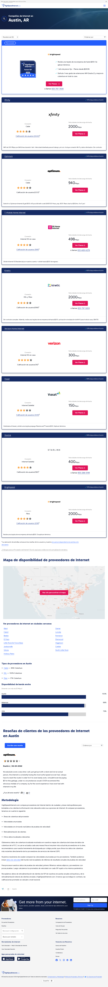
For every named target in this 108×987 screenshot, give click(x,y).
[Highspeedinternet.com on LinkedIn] (71, 960)
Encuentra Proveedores (8, 922)
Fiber (5, 678)
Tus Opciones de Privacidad (94, 976)
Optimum (8, 156)
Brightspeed (9, 487)
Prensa (57, 956)
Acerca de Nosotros (61, 945)
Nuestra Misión (60, 949)
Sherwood (59, 639)
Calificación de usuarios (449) (27, 415)
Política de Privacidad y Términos (74, 976)
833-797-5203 (84, 308)
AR (8, 889)
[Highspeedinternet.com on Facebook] (57, 960)
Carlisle (58, 646)
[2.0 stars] (20, 131)
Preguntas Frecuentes (62, 929)
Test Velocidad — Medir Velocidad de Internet (14, 945)
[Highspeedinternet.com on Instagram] (64, 960)
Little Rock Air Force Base (13, 643)
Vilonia (6, 650)
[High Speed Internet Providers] (11, 5)
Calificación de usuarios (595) (27, 250)
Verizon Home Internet (14, 328)
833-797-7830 (58, 89)
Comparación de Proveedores (64, 922)
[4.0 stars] (26, 131)
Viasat (7, 379)
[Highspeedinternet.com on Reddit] (67, 960)
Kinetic (7, 270)
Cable (6, 668)
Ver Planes (52, 84)
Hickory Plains (9, 654)
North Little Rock (61, 650)
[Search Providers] (22, 931)
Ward (5, 628)
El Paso (6, 639)
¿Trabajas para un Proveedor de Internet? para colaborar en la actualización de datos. (35, 550)
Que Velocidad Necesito (8, 949)
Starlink (7, 435)
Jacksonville (8, 646)
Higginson (59, 643)
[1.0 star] (17, 131)
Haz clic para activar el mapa (54, 593)
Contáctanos (59, 952)
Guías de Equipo (60, 926)
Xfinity (7, 100)
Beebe (6, 636)
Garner (58, 628)
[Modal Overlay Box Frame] (54, 903)
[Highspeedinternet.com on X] (60, 960)
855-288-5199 (84, 473)
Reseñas (4, 926)
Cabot (6, 632)
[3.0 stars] (23, 131)
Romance (59, 636)
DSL (5, 673)
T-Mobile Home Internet (15, 212)
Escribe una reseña (15, 745)
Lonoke (58, 632)
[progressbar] (44, 697)
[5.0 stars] (29, 131)
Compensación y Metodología (56, 976)
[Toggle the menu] (104, 6)
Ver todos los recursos (61, 933)
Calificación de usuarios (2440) (27, 136)
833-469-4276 (84, 250)
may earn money (8, 1)
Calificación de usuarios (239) (27, 523)
